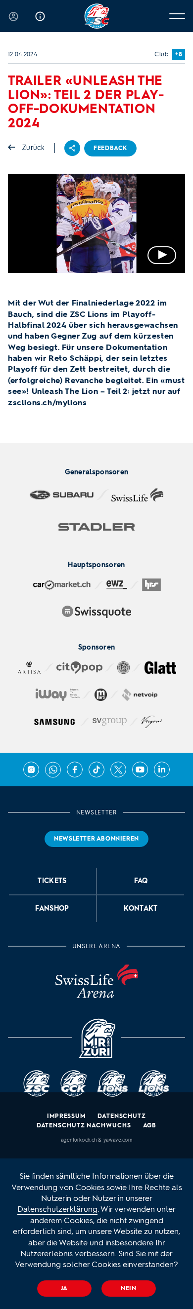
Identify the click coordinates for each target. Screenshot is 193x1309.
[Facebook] (75, 769)
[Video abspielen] (96, 223)
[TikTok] (96, 769)
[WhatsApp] (53, 769)
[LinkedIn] (162, 769)
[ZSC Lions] (97, 16)
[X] (118, 769)
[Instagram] (31, 769)
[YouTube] (140, 769)
